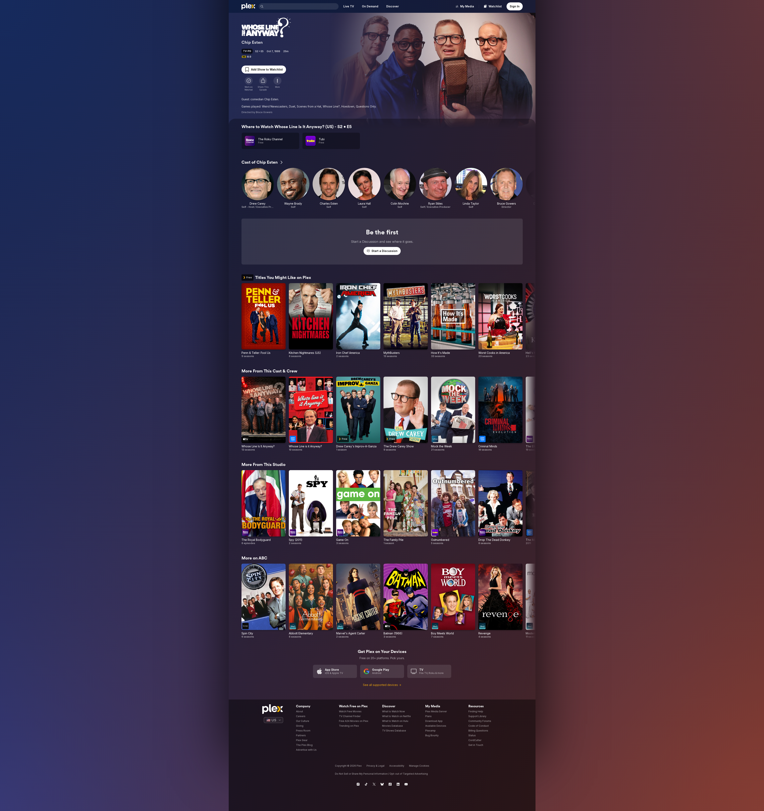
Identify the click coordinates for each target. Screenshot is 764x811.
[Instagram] (358, 784)
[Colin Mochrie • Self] (400, 188)
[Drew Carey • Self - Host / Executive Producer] (257, 188)
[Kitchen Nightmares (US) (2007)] (311, 320)
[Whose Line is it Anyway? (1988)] (311, 414)
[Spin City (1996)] (263, 601)
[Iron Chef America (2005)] (358, 320)
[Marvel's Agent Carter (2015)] (358, 601)
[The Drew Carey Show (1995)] (405, 414)
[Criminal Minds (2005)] (500, 414)
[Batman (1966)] (405, 601)
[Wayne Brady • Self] (293, 188)
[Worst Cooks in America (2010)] (500, 320)
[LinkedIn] (398, 784)
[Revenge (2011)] (500, 601)
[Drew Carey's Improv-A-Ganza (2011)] (358, 414)
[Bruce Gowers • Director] (506, 188)
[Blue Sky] (382, 784)
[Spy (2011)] (311, 507)
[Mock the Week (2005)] (453, 414)
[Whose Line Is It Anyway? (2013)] (263, 414)
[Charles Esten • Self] (329, 188)
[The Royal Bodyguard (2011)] (263, 507)
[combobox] (301, 6)
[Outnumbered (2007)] (453, 507)
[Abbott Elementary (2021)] (311, 601)
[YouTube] (406, 784)
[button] (263, 84)
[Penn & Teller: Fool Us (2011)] (263, 320)
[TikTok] (366, 784)
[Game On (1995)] (358, 507)
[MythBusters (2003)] (405, 320)
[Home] (248, 6)
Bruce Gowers (264, 112)
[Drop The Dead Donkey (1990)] (500, 507)
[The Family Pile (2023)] (405, 507)
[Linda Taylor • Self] (471, 188)
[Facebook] (390, 784)
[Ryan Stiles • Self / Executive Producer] (435, 188)
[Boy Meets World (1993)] (453, 601)
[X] (374, 784)
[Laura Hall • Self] (364, 188)
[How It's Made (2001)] (453, 320)
